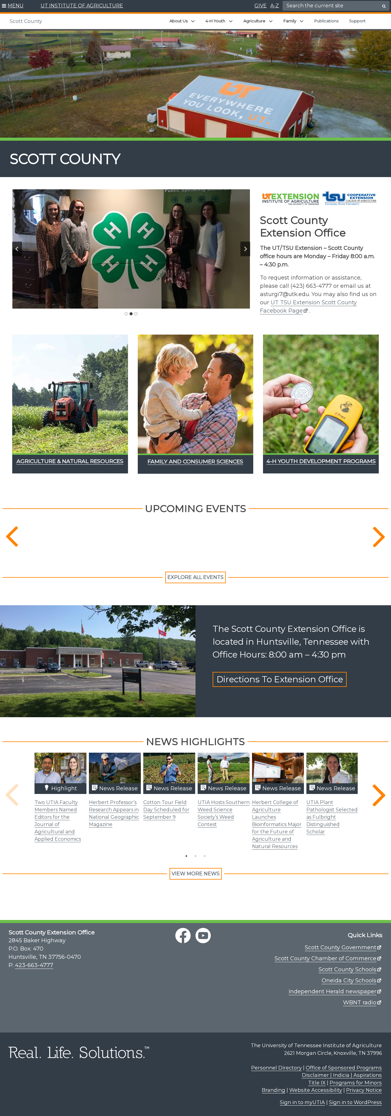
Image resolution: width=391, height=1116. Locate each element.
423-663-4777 (34, 965)
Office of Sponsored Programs (344, 1068)
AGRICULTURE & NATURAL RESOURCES (69, 461)
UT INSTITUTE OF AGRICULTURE (82, 6)
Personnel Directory (276, 1068)
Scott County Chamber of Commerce (325, 958)
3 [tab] (205, 856)
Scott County (26, 21)
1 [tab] (186, 856)
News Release (118, 788)
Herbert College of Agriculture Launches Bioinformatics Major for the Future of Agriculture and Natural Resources (276, 824)
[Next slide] (245, 249)
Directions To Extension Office (280, 679)
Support (357, 20)
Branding (273, 1090)
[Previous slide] (17, 249)
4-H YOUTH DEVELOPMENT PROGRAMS (321, 461)
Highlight (63, 788)
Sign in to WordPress (355, 1102)
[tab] (126, 313)
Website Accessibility (315, 1090)
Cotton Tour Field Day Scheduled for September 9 (166, 809)
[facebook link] (183, 935)
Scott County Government (340, 947)
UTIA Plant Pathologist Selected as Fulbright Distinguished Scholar (332, 817)
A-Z (274, 6)
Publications (326, 20)
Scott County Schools (347, 969)
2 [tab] (195, 856)
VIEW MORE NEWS (196, 874)
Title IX (317, 1083)
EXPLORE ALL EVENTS (195, 577)
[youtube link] (203, 935)
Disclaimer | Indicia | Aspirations (342, 1075)
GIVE (260, 6)
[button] (12, 6)
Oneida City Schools (349, 980)
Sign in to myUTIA (302, 1102)
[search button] (383, 6)
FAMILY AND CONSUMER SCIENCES (195, 461)
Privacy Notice (364, 1090)
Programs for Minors (356, 1083)
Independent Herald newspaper (332, 991)
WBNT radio (359, 1002)
